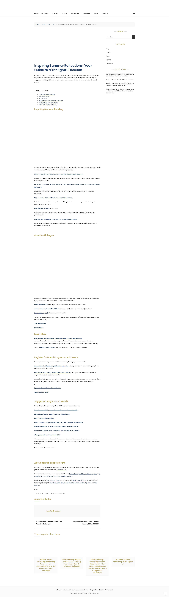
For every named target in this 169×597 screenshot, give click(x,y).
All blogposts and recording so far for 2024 (47, 435)
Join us (55, 13)
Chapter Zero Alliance (96, 590)
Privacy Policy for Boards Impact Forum (76, 590)
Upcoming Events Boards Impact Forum (47, 388)
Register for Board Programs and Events (51, 100)
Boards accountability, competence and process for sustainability (56, 410)
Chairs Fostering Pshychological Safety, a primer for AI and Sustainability (58, 422)
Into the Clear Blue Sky (41, 208)
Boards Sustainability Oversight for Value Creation (51, 366)
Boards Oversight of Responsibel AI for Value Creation (52, 372)
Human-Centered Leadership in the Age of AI (123, 561)
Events (64, 13)
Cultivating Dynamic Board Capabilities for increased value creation (56, 430)
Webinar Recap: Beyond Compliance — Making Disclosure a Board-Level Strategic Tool (71, 562)
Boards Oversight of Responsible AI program (83, 474)
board (55, 493)
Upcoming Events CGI (41, 392)
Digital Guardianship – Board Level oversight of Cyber (52, 414)
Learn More (43, 98)
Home (36, 13)
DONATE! (105, 13)
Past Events (109, 63)
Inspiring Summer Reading (47, 94)
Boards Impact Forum (53, 480)
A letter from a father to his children (46, 309)
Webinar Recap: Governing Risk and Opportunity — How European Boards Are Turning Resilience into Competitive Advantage (97, 566)
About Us (44, 13)
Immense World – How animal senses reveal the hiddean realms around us (58, 174)
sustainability (61, 493)
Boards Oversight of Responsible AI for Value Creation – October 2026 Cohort (120, 84)
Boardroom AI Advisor (47, 347)
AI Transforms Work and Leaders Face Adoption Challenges (49, 523)
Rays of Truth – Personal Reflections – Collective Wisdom (53, 198)
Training (86, 13)
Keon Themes (94, 593)
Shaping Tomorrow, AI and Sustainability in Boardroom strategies (56, 426)
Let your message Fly (41, 313)
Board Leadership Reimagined (44, 418)
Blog (47, 493)
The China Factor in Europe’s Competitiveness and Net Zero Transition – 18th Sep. (120, 75)
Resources (75, 13)
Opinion (108, 59)
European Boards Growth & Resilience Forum (120, 80)
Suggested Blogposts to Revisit (48, 102)
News (96, 13)
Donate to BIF (109, 590)
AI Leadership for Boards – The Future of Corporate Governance (55, 219)
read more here (62, 470)
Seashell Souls (39, 328)
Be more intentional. (41, 304)
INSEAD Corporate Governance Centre (72, 483)
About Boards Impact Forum (48, 104)
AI (51, 493)
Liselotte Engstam (53, 511)
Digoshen (88, 483)
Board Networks (55, 483)
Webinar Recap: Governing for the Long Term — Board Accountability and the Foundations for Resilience (120, 91)
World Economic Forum (79, 480)
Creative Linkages (45, 96)
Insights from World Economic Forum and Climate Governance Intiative (58, 338)
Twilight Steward (40, 323)
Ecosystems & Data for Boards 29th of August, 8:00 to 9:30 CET (86, 523)
